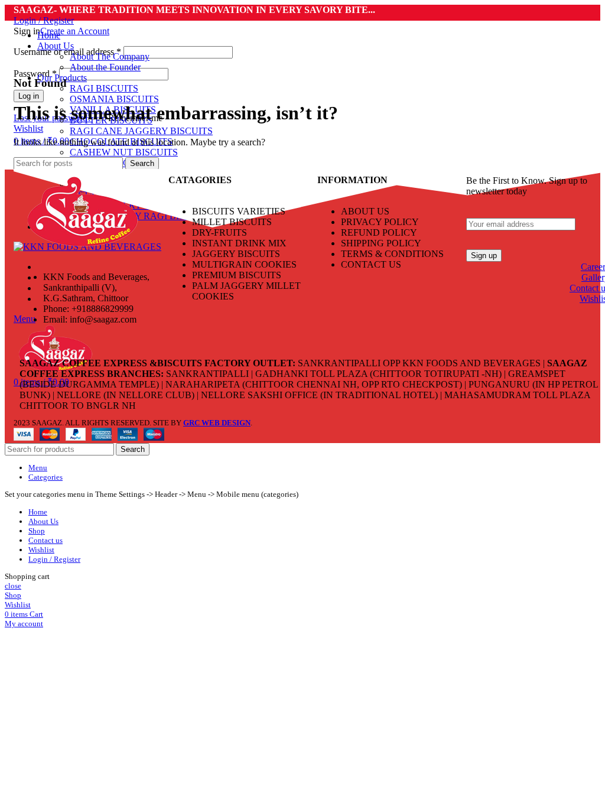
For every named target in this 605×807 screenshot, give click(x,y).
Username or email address (67, 52)
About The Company (109, 56)
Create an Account (74, 31)
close (13, 585)
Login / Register (54, 559)
